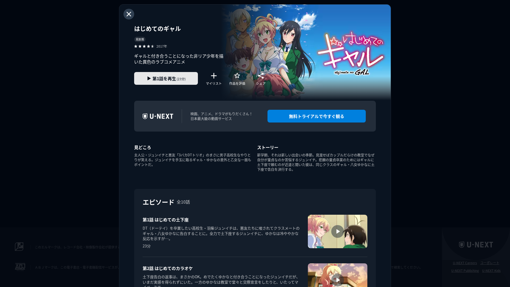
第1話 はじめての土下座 (166, 219)
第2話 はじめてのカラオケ (168, 268)
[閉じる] (129, 14)
